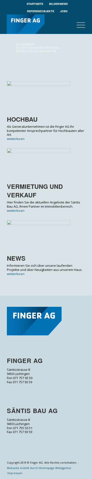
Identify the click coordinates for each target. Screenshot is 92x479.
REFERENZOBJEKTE (40, 11)
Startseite (35, 4)
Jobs (63, 11)
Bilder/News (58, 4)
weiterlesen (16, 139)
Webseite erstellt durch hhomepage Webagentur (39, 468)
